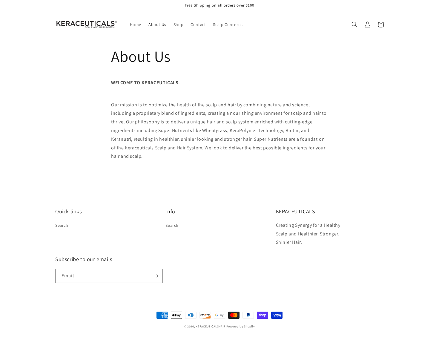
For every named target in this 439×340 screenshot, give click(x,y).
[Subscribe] (155, 276)
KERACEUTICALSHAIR (210, 326)
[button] (354, 24)
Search (61, 225)
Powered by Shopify (240, 326)
